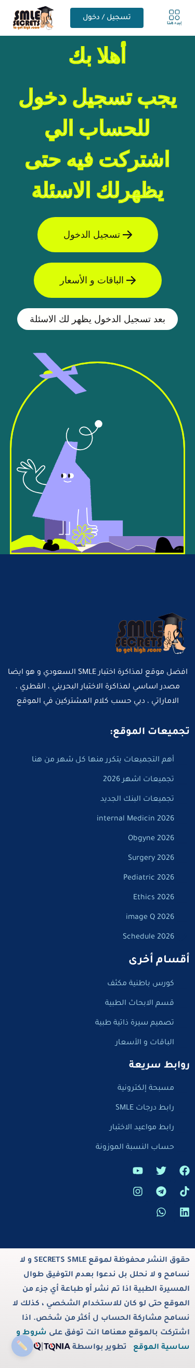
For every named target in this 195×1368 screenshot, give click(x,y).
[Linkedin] (184, 1212)
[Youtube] (137, 1170)
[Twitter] (161, 1170)
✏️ (22, 1345)
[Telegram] (161, 1191)
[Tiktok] (184, 1191)
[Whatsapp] (161, 1212)
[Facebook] (184, 1170)
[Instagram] (137, 1191)
